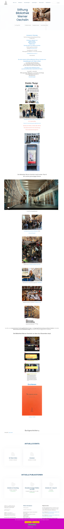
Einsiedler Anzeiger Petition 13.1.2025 (32, 488)
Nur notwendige (36, 522)
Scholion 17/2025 (32, 417)
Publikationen (48, 2)
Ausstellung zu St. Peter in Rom (32, 61)
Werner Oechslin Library (11, 515)
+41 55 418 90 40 (9, 512)
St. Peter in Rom (13, 458)
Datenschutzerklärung (32, 524)
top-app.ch (34, 526)
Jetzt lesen (11, 432)
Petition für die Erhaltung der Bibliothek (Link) (32, 123)
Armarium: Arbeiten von (32, 40)
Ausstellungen (34, 2)
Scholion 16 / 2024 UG (51, 488)
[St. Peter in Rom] (13, 454)
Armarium (32, 458)
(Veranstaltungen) (32, 233)
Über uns (14, 2)
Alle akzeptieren (28, 522)
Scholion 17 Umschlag (13, 488)
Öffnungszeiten (25, 507)
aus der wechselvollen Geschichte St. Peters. (32, 68)
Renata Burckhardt (33, 48)
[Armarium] (32, 454)
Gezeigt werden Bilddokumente (32, 67)
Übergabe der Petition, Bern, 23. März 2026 (32, 119)
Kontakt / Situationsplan (27, 509)
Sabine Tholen (32, 41)
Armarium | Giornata (32, 35)
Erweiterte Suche (36, 25)
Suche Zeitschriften (44, 25)
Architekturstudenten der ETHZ (34, 264)
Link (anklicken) (13, 491)
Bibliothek (20, 2)
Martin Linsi (32, 43)
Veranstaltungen (27, 2)
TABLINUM (40, 282)
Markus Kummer (32, 42)
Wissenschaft (41, 2)
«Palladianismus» (38, 302)
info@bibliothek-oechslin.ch (32, 53)
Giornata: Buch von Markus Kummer (32, 45)
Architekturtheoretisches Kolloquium (31, 231)
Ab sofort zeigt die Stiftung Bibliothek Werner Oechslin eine (32, 59)
